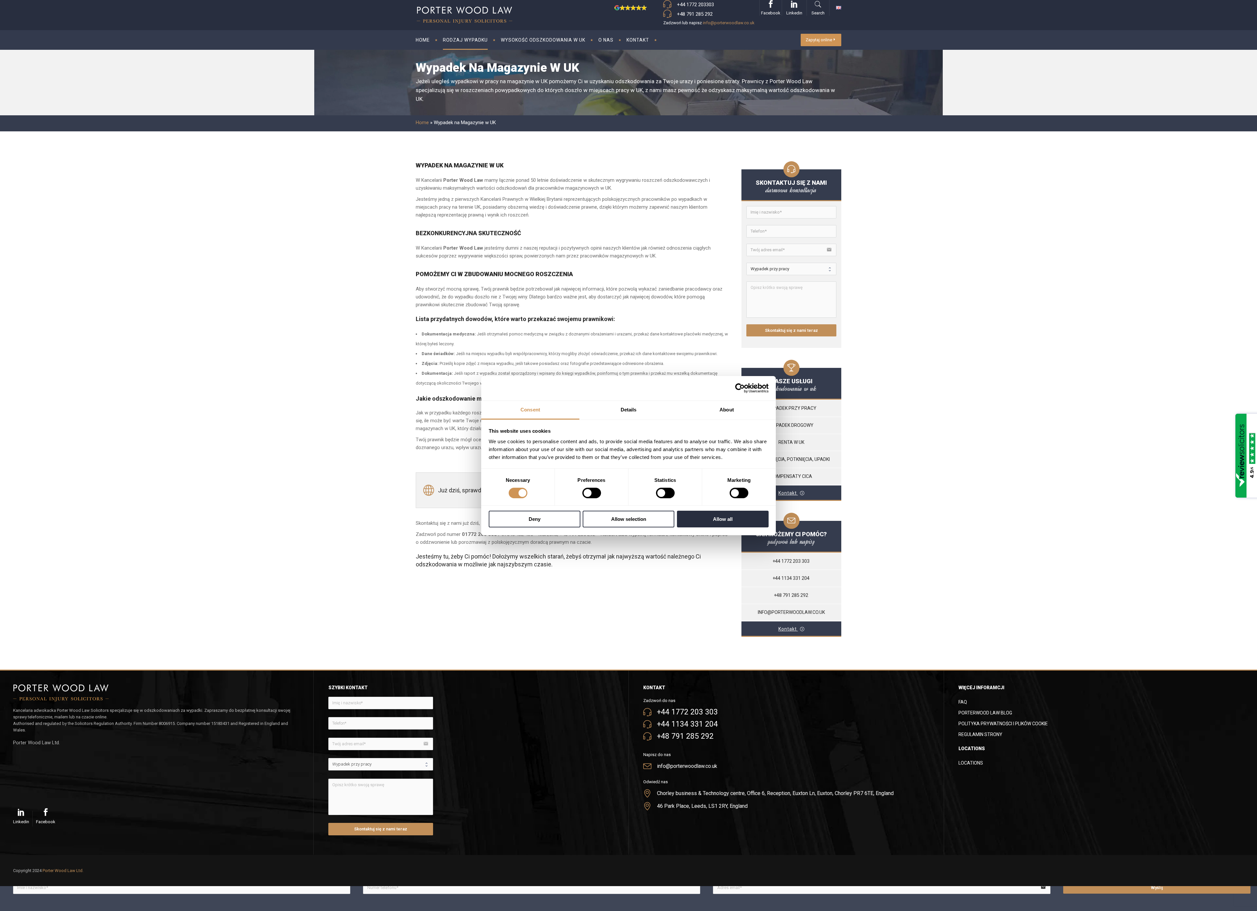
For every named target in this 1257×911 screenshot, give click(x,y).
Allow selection (628, 519)
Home (422, 122)
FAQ (962, 702)
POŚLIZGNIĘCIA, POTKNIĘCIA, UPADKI (791, 459)
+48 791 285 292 (791, 595)
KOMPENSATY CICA (791, 476)
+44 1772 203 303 (792, 561)
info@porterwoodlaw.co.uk (729, 22)
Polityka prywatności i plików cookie (1003, 723)
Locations (970, 763)
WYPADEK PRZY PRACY (791, 408)
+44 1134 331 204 (792, 578)
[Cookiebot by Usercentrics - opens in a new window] (740, 388)
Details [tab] (629, 409)
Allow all (723, 519)
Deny (534, 519)
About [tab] (727, 409)
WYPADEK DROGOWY (791, 425)
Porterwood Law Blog (985, 712)
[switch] (591, 493)
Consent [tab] (530, 409)
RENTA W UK (791, 442)
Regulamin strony (980, 734)
